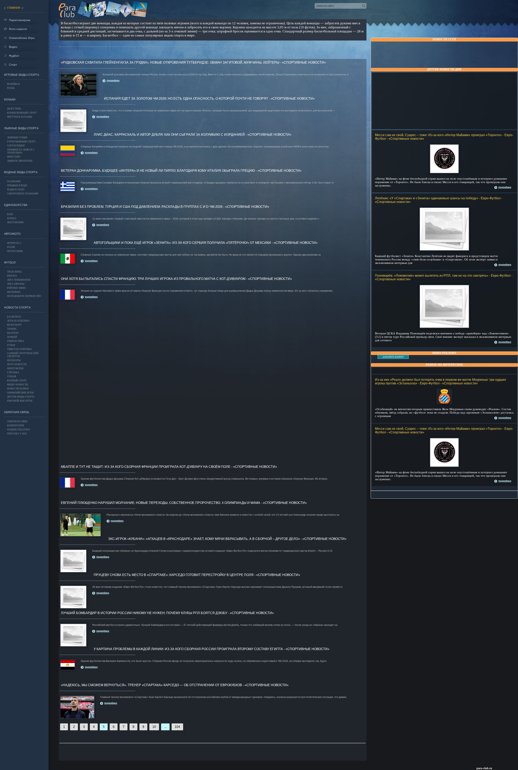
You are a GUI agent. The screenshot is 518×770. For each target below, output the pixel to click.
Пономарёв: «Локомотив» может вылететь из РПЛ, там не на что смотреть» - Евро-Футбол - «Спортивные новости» (443, 277)
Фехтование (15, 222)
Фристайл (13, 156)
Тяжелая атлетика (19, 349)
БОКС (10, 214)
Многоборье (15, 368)
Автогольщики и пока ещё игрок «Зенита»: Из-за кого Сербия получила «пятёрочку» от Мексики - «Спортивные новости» (205, 242)
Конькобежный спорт (22, 112)
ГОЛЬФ (11, 345)
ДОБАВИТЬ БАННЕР (393, 357)
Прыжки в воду (17, 185)
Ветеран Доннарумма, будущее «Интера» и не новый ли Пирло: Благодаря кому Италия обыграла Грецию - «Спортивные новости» (181, 170)
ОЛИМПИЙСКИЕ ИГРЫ (20, 392)
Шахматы (13, 360)
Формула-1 (14, 243)
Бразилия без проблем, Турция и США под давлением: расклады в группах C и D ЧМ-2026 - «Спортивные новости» (165, 206)
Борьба (11, 218)
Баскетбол (14, 316)
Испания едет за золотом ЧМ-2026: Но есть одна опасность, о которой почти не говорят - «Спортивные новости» (209, 98)
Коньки (9, 99)
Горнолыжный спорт (21, 141)
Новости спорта (17, 307)
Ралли (11, 247)
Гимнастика (15, 341)
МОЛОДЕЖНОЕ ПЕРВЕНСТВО (24, 296)
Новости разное (18, 388)
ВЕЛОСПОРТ (14, 324)
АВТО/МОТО (12, 233)
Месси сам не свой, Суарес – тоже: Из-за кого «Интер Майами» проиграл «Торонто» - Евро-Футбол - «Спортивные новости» (444, 136)
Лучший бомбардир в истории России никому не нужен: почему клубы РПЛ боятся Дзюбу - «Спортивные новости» (167, 613)
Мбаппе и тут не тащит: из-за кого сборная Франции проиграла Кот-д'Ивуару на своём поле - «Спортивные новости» (169, 466)
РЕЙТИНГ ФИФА (16, 288)
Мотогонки (15, 251)
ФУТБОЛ (10, 262)
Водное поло (15, 189)
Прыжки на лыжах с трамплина (21, 151)
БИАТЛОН (12, 333)
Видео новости (17, 384)
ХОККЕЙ (12, 337)
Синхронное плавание (22, 193)
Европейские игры (19, 400)
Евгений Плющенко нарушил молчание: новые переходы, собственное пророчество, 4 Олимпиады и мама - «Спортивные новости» (184, 502)
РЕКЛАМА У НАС (17, 433)
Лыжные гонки (17, 137)
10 (154, 726)
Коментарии (15, 425)
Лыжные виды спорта (21, 128)
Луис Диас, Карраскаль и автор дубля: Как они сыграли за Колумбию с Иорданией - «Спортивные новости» (192, 134)
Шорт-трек (14, 108)
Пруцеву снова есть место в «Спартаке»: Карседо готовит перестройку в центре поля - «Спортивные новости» (197, 575)
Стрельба (13, 372)
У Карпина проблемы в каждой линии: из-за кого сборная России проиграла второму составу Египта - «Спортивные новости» (211, 649)
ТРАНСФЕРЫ (14, 271)
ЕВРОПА (12, 275)
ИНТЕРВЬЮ (13, 292)
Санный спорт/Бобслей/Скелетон (23, 355)
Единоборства (15, 205)
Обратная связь (16, 412)
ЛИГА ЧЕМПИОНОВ (18, 279)
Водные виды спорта (20, 172)
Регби (11, 88)
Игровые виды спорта (21, 74)
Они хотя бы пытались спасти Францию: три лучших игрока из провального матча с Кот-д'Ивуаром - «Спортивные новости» (176, 278)
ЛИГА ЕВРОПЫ (15, 284)
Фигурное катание (19, 116)
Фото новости (17, 364)
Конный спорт (17, 380)
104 (177, 726)
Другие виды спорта (21, 396)
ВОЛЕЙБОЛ (13, 84)
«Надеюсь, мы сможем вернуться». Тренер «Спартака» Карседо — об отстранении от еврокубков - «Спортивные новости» (175, 685)
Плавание (14, 181)
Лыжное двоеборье (20, 160)
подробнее (504, 187)
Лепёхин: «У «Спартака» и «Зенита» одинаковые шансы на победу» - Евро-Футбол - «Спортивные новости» (438, 200)
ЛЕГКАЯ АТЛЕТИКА (18, 320)
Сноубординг (16, 145)
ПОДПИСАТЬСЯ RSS (18, 429)
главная (13, 7)
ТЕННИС (12, 328)
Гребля (11, 376)
